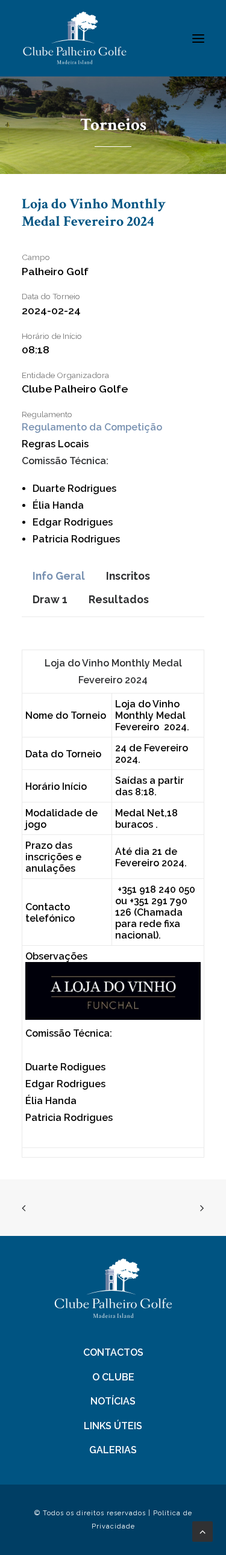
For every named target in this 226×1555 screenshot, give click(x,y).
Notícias (113, 1401)
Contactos (113, 1352)
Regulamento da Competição (92, 427)
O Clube (113, 1377)
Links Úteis (113, 1426)
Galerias (113, 1450)
